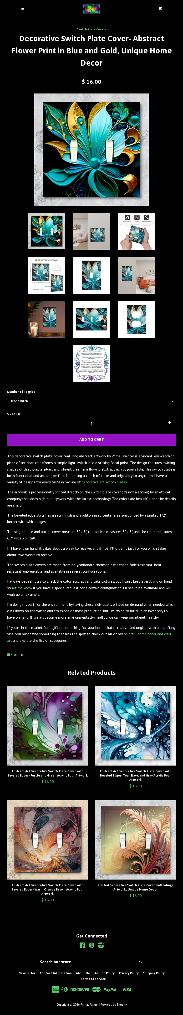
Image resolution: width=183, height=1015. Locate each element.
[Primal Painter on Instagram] (101, 946)
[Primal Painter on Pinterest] (92, 946)
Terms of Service (93, 979)
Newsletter (27, 973)
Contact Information (56, 973)
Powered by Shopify (114, 1005)
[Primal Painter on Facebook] (82, 946)
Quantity (13, 413)
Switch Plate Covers (91, 29)
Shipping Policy (154, 973)
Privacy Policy (129, 973)
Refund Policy (104, 973)
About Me (83, 973)
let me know (22, 587)
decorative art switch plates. (105, 482)
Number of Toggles (21, 392)
